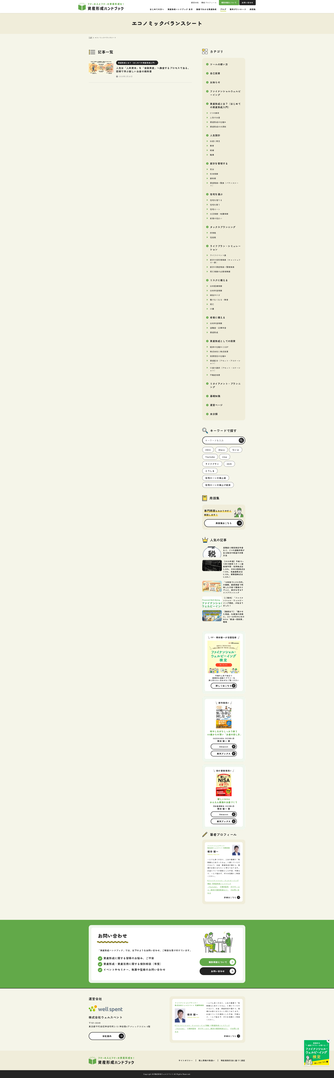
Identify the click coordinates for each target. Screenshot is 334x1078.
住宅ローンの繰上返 (215, 477)
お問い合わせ (247, 2)
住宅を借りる (216, 200)
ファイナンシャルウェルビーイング (225, 93)
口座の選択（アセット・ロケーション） (225, 369)
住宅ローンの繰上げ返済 (218, 484)
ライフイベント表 (218, 255)
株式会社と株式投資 (219, 351)
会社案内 (107, 1036)
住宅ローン (215, 209)
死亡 (212, 304)
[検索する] (241, 440)
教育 (212, 145)
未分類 (214, 414)
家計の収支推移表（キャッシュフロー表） (225, 261)
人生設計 (215, 135)
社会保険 (214, 174)
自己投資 (215, 73)
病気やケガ (215, 295)
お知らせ (215, 82)
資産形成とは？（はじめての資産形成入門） (225, 105)
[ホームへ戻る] (111, 1060)
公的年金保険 (216, 290)
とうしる (209, 470)
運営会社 (195, 2)
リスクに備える (219, 280)
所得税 (213, 233)
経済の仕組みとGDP (219, 347)
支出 (212, 169)
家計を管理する (219, 163)
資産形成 (214, 332)
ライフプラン (212, 463)
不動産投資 (215, 375)
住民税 (213, 237)
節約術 (213, 178)
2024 (208, 449)
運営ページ (216, 405)
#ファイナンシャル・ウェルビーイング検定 (192, 1025)
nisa (224, 456)
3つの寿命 (214, 113)
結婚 (212, 150)
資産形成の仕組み (218, 122)
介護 (212, 308)
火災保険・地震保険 (219, 213)
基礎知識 (215, 396)
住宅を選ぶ (216, 194)
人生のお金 (215, 117)
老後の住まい (216, 218)
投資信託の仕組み (218, 356)
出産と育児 (215, 141)
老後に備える (217, 317)
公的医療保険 (216, 286)
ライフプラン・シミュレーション (225, 247)
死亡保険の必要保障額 (220, 271)
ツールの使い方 (219, 64)
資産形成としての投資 (223, 341)
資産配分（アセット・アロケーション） (225, 362)
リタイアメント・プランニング (225, 385)
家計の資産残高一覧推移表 (222, 267)
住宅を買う (215, 204)
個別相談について (229, 2)
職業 (212, 154)
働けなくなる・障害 (219, 299)
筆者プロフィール (209, 2)
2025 (229, 463)
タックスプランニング (223, 227)
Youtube (210, 456)
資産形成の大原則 (218, 126)
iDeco (221, 449)
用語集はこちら (224, 523)
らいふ (235, 449)
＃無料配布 (224, 887)
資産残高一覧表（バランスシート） (224, 184)
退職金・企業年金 (218, 328)
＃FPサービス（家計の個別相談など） (213, 1028)
